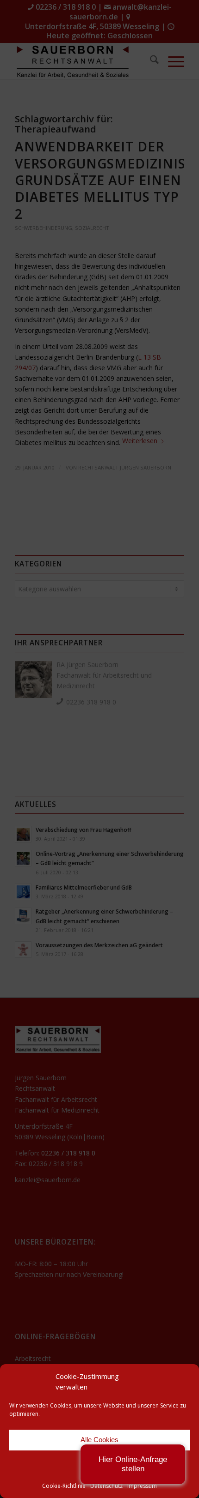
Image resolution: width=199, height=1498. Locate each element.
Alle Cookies (99, 1440)
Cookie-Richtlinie (64, 1486)
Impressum (142, 1486)
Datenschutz (106, 1486)
